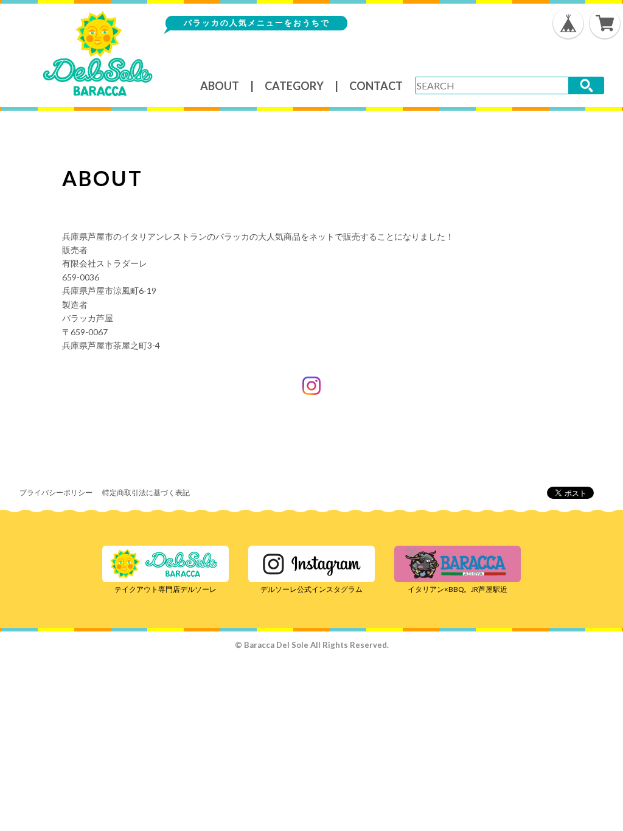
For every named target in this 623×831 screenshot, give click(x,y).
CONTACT (376, 85)
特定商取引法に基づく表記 (146, 492)
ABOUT (219, 85)
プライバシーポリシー (55, 492)
